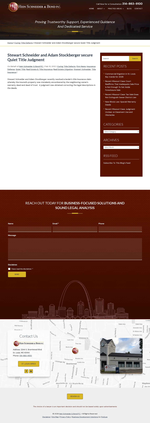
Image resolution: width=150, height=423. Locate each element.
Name (10, 223)
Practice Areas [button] (115, 9)
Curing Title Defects (66, 66)
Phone (101, 223)
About (100, 9)
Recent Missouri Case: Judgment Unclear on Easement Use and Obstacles (120, 112)
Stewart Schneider (82, 69)
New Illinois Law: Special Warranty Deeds (120, 103)
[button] (147, 407)
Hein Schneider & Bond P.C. (31, 66)
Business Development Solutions (85, 417)
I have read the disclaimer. (22, 269)
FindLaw (104, 417)
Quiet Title (20, 69)
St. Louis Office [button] (29, 364)
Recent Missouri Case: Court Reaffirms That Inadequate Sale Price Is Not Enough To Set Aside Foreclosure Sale (122, 85)
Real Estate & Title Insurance (39, 69)
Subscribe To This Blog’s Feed (116, 163)
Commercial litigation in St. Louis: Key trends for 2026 (120, 75)
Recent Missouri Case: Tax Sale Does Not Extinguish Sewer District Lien (121, 96)
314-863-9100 (132, 4)
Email (56, 223)
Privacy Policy (65, 417)
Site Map (55, 417)
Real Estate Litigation (63, 69)
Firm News (81, 66)
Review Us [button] (75, 396)
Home (91, 9)
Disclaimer (12, 264)
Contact (139, 9)
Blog (129, 9)
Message (12, 235)
